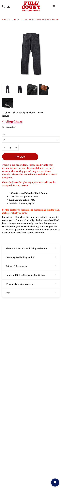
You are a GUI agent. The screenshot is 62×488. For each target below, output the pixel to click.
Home (5, 19)
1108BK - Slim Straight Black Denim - (40, 19)
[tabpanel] (31, 54)
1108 (14, 19)
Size (3, 134)
